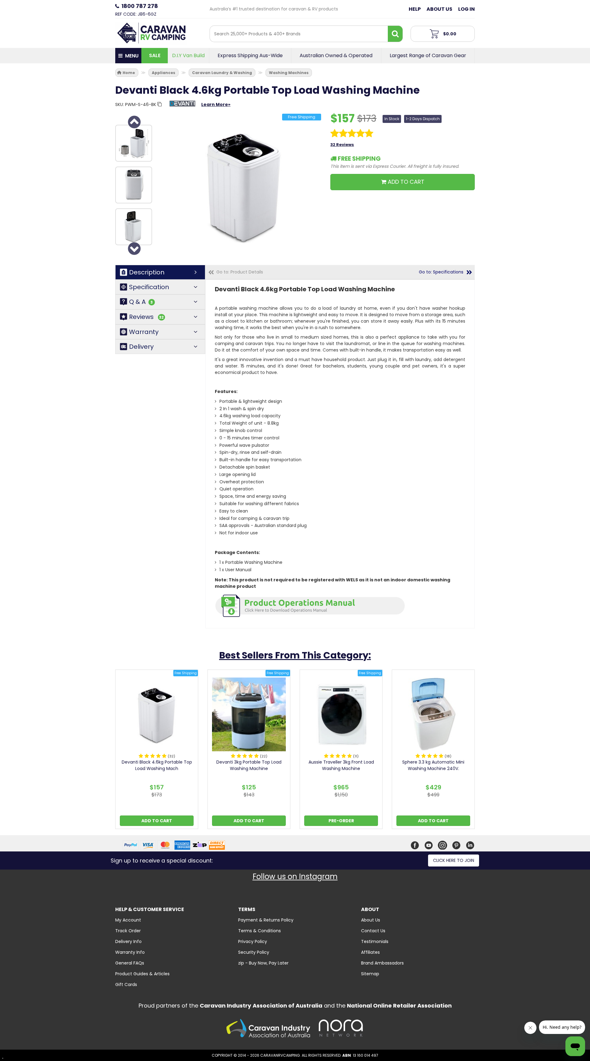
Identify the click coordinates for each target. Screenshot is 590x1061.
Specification (149, 287)
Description (146, 272)
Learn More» (215, 104)
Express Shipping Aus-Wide (250, 55)
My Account (128, 920)
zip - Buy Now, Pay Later (263, 963)
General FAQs (129, 963)
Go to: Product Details (239, 272)
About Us (439, 9)
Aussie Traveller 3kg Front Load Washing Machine (341, 765)
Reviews (146, 316)
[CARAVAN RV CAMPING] (151, 32)
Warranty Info (130, 952)
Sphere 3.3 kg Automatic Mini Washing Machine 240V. (433, 765)
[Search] (395, 34)
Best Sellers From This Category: (295, 655)
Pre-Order (341, 821)
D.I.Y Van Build (188, 55)
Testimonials (374, 941)
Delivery (141, 346)
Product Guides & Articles (142, 974)
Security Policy (253, 952)
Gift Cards (126, 984)
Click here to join (453, 860)
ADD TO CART (405, 182)
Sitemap (370, 974)
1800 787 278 (139, 6)
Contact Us (373, 931)
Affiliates (370, 952)
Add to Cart (156, 821)
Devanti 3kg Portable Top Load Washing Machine (248, 765)
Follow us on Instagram (295, 876)
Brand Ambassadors (382, 963)
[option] (133, 143)
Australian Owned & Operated (336, 55)
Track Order (128, 931)
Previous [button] (133, 122)
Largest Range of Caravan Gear (428, 55)
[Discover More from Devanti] (182, 107)
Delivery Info (128, 941)
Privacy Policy (252, 941)
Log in (466, 9)
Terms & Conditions (259, 931)
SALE (154, 55)
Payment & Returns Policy (265, 920)
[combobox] (299, 34)
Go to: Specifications (441, 272)
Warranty (144, 331)
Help (415, 9)
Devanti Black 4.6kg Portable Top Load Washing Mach (157, 765)
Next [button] (133, 248)
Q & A (141, 301)
